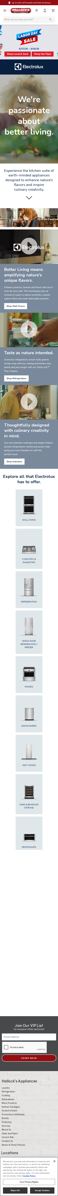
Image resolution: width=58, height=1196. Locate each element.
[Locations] (36, 10)
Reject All (15, 1190)
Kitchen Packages (11, 1107)
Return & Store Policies (13, 1145)
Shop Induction (14, 461)
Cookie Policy (29, 1176)
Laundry (6, 1088)
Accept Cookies (42, 1190)
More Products (9, 1103)
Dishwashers (8, 1099)
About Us (6, 1129)
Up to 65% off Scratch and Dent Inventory (30, 2)
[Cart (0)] (53, 10)
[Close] (54, 1161)
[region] (29, 1176)
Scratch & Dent (9, 1110)
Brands (5, 1118)
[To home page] (20, 10)
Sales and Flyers (10, 1133)
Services (6, 1126)
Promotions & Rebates (13, 1114)
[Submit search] (50, 19)
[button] (4, 10)
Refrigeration (8, 1091)
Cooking (6, 1095)
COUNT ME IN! (29, 1058)
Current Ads (8, 1137)
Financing (6, 1122)
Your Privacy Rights (29, 1182)
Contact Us (7, 1141)
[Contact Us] (44, 10)
